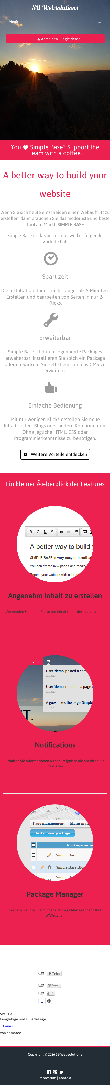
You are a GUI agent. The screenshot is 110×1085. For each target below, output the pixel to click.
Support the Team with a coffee (64, 150)
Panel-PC (10, 1026)
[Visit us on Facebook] (49, 1072)
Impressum (47, 1078)
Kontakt (65, 1078)
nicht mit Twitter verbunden (41, 985)
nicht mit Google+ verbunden (41, 993)
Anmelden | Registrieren (60, 39)
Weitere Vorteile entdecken (58, 454)
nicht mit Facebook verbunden (41, 973)
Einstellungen (48, 1001)
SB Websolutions (55, 7)
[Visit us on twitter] (60, 1072)
